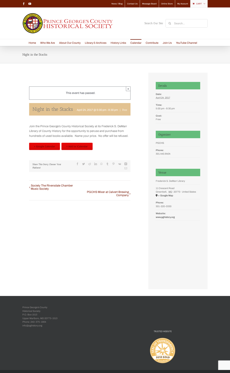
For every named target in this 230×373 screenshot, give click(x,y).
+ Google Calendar (44, 146)
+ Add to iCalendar (77, 146)
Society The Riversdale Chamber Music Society (52, 187)
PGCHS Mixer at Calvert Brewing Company (108, 193)
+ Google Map (165, 195)
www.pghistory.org (165, 217)
